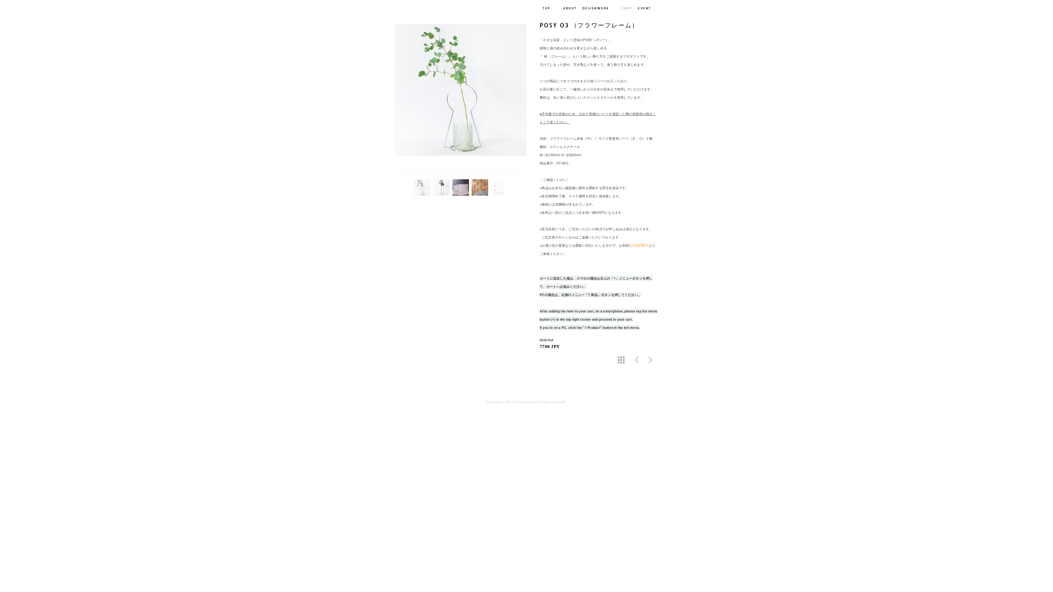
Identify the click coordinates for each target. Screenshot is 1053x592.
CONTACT (640, 245)
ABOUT (570, 8)
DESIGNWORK (595, 8)
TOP (546, 8)
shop (627, 8)
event (644, 8)
